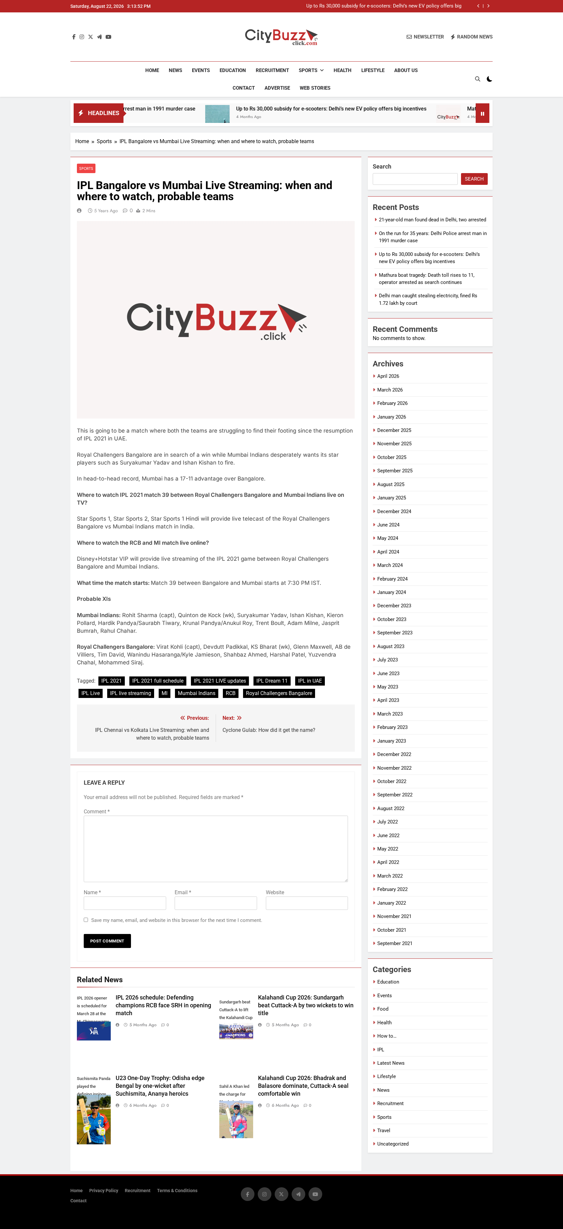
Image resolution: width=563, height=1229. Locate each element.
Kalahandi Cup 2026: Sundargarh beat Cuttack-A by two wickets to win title (306, 1005)
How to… (387, 1036)
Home (152, 70)
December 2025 (394, 430)
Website (275, 892)
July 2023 (387, 660)
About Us (406, 70)
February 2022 (392, 889)
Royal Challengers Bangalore (279, 693)
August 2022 (390, 808)
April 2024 (388, 552)
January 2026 (391, 417)
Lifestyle (372, 70)
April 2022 (388, 862)
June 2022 (388, 835)
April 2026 (388, 376)
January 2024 (391, 592)
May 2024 (387, 538)
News (175, 70)
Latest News (391, 1063)
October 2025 (391, 457)
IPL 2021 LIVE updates (220, 681)
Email (183, 892)
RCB (231, 693)
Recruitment (272, 70)
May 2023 (387, 687)
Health (343, 70)
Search (382, 166)
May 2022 (387, 849)
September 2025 (394, 471)
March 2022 (390, 876)
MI (164, 693)
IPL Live (90, 693)
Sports (308, 70)
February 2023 (392, 727)
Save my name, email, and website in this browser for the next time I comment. (176, 920)
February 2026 (392, 403)
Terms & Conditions (177, 1190)
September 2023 (394, 633)
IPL (380, 1050)
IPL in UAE (310, 681)
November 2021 (394, 916)
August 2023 (390, 646)
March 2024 (390, 565)
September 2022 (394, 795)
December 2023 (394, 606)
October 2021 (391, 930)
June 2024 (388, 525)
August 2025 (390, 484)
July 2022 (387, 822)
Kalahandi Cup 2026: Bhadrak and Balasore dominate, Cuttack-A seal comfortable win (303, 1086)
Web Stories (315, 88)
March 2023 (390, 714)
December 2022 (394, 754)
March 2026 (390, 390)
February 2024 (392, 579)
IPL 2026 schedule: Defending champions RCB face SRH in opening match (163, 1005)
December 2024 (394, 511)
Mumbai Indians (196, 693)
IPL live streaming (130, 693)
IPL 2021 (111, 681)
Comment (97, 811)
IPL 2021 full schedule (157, 681)
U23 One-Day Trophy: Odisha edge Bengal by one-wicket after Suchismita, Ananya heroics (160, 1086)
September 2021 (394, 943)
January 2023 (391, 741)
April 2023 (388, 700)
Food (382, 1009)
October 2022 (391, 781)
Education (233, 70)
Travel (383, 1130)
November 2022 (394, 768)
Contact (244, 88)
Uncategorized (393, 1144)
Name (92, 892)
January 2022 (391, 903)
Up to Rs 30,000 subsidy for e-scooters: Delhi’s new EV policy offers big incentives (383, 6)
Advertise (277, 88)
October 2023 (391, 619)
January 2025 (391, 498)
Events (201, 70)
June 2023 (388, 673)
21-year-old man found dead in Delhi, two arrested (432, 220)
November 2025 (394, 444)
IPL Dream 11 (272, 681)
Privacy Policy (103, 1190)
